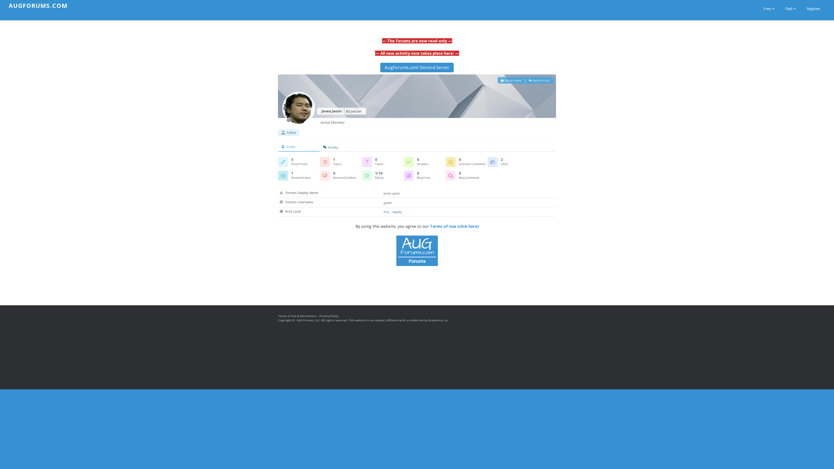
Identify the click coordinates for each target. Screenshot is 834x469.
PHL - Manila (393, 212)
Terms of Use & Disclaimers (297, 316)
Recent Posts (541, 81)
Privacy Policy (329, 316)
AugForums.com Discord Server (417, 67)
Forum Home (513, 81)
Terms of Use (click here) (454, 226)
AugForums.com (38, 6)
